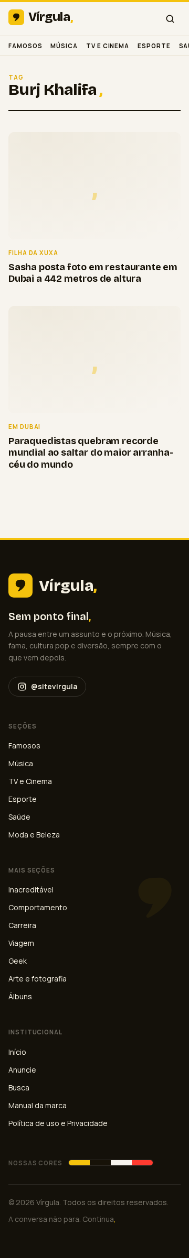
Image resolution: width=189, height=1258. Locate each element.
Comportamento (37, 907)
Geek (17, 961)
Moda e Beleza (34, 835)
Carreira (22, 925)
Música (64, 46)
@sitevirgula (54, 686)
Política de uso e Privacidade (58, 1123)
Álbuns (20, 996)
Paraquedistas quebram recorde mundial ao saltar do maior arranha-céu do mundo (90, 452)
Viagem (21, 943)
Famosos (25, 46)
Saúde (19, 817)
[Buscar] (170, 18)
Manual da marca (37, 1105)
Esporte (154, 46)
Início (17, 1052)
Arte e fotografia (37, 979)
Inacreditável (31, 890)
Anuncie (22, 1070)
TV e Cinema (107, 46)
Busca (18, 1088)
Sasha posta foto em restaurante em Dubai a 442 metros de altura (92, 273)
